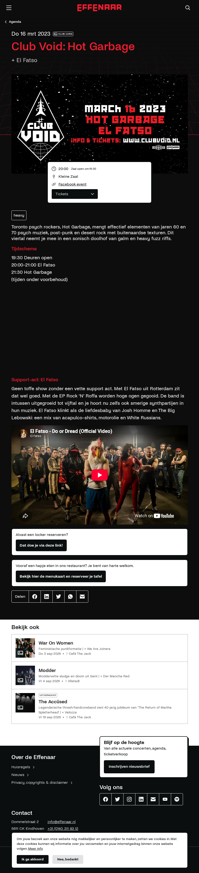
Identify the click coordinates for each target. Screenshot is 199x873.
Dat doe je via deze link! (41, 545)
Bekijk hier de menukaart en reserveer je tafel (61, 576)
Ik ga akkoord (33, 859)
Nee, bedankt (67, 859)
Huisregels (20, 767)
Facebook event (72, 184)
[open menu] (9, 8)
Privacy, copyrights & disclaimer (39, 782)
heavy (19, 215)
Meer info (35, 848)
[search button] (188, 8)
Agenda (15, 22)
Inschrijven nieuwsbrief (129, 766)
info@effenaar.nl (62, 822)
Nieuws (17, 775)
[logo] (99, 7)
